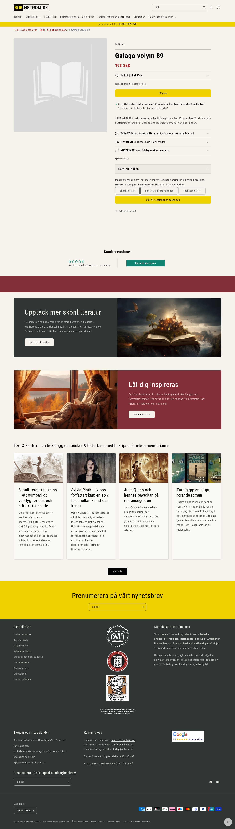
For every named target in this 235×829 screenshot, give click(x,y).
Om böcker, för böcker (24, 757)
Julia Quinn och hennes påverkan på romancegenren (141, 495)
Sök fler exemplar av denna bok (163, 199)
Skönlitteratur (127, 190)
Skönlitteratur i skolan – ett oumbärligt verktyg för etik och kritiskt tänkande (38, 497)
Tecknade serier (192, 190)
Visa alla (117, 571)
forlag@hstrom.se (123, 749)
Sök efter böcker (21, 640)
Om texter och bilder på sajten (28, 656)
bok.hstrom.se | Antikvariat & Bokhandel (36, 822)
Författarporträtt (21, 745)
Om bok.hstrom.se (22, 634)
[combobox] (180, 7)
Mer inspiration (141, 414)
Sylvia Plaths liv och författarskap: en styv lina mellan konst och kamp (90, 497)
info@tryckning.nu (124, 744)
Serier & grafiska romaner (159, 190)
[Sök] (204, 7)
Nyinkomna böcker (23, 651)
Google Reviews (127, 24)
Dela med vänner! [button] (127, 211)
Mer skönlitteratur (39, 342)
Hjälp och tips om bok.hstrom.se (29, 762)
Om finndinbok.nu (22, 679)
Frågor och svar (21, 645)
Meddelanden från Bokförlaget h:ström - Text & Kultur (39, 751)
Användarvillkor (114, 821)
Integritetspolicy (97, 821)
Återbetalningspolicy (80, 821)
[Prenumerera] (142, 607)
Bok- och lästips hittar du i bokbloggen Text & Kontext (39, 740)
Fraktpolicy (127, 821)
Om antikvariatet (22, 662)
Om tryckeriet (20, 673)
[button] (33, 17)
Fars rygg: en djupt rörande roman (193, 492)
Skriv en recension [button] (145, 263)
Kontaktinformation (143, 821)
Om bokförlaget (21, 668)
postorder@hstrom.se (123, 740)
